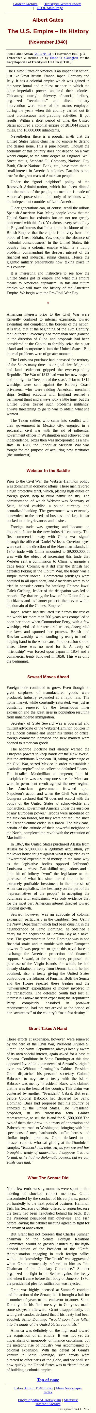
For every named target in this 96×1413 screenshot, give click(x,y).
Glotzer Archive (25, 4)
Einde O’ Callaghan (64, 58)
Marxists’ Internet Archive (57, 1402)
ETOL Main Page (50, 8)
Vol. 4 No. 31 (42, 54)
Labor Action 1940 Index (33, 1388)
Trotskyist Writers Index (62, 4)
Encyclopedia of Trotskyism (39, 1400)
